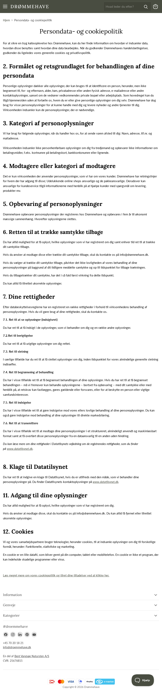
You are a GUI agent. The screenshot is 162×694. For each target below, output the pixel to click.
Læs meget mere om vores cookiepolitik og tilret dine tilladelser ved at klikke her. (56, 575)
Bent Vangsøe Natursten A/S (31, 656)
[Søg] (145, 6)
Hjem (6, 20)
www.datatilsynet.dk (20, 448)
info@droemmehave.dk (17, 647)
